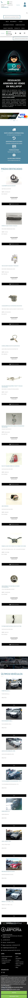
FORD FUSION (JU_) (6, 690)
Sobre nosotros (19, 961)
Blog (17, 967)
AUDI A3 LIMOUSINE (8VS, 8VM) (8, 751)
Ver (14, 705)
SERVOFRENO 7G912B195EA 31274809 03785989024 (10, 586)
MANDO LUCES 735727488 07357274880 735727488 (14, 546)
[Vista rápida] (26, 175)
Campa (17, 960)
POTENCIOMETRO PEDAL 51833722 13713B (11, 626)
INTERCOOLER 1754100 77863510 (9, 225)
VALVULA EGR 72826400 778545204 (10, 265)
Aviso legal (4, 958)
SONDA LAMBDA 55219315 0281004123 (11, 345)
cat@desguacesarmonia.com (10, 947)
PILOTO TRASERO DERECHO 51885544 (10, 466)
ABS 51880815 (5, 506)
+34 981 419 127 (3, 7)
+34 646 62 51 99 (16, 945)
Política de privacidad (7, 956)
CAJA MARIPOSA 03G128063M (8, 185)
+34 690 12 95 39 (10, 942)
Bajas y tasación (19, 963)
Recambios (18, 958)
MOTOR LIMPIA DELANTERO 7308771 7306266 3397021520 (12, 386)
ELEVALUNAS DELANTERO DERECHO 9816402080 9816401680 (13, 426)
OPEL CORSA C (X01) (6, 841)
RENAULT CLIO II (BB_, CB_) (8, 901)
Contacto (18, 965)
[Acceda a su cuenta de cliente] (24, 3)
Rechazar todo (14, 996)
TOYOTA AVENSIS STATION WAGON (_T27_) (11, 781)
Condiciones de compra (6, 962)
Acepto (14, 992)
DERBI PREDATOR (6, 811)
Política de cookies (6, 960)
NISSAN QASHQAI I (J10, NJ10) (8, 871)
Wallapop (23, 90)
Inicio (17, 956)
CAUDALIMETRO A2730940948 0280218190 (12, 305)
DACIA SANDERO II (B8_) (7, 720)
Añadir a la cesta (15, 204)
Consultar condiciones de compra (14, 143)
